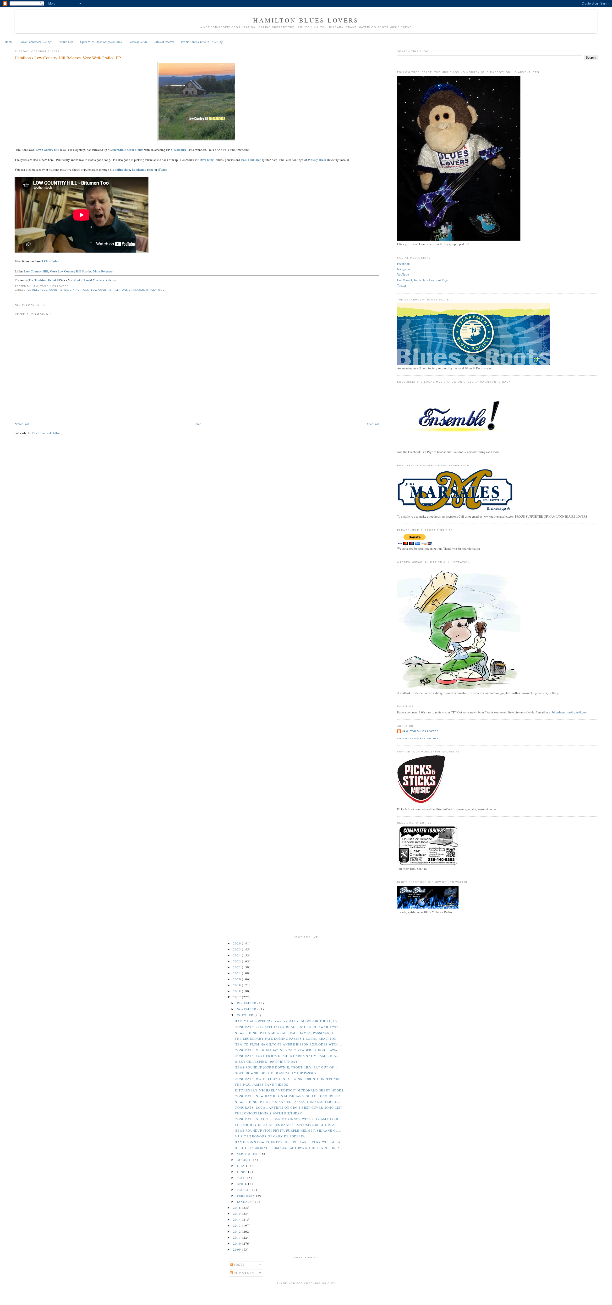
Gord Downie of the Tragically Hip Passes (275, 1073)
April (242, 1183)
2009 (237, 1249)
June (242, 1171)
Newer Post (22, 424)
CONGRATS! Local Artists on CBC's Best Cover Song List (288, 1107)
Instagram (403, 269)
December (247, 1003)
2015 (237, 1213)
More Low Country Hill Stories (70, 271)
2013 (237, 1225)
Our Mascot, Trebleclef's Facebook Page (422, 280)
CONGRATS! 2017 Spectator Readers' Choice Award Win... (288, 1027)
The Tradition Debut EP (44, 279)
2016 (237, 1207)
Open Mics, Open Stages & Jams (101, 42)
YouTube (403, 274)
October (246, 1015)
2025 (237, 949)
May (241, 1177)
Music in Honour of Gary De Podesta (270, 1136)
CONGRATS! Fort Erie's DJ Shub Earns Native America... (287, 1056)
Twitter (401, 285)
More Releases (103, 271)
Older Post (372, 424)
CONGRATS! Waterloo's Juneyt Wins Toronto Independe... (289, 1079)
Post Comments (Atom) (47, 433)
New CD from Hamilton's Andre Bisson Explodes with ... (288, 1044)
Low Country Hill (47, 149)
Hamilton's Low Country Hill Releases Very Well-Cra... (289, 1142)
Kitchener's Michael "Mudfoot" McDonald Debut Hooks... (290, 1090)
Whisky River (156, 289)
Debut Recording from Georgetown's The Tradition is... (289, 1148)
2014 (237, 1219)
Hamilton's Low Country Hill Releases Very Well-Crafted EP (68, 58)
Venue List (66, 42)
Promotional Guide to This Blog (202, 42)
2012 (237, 1231)
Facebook (403, 263)
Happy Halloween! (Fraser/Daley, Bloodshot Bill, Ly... (287, 1021)
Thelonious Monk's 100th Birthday (268, 1113)
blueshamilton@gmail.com (569, 712)
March (244, 1189)
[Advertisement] (306, 1294)
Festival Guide (138, 42)
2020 (237, 979)
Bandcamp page (142, 169)
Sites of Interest (164, 42)
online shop (122, 169)
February (246, 1195)
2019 (237, 985)
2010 (237, 1243)
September (248, 1154)
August (244, 1160)
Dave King (72, 289)
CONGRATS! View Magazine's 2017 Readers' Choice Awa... (287, 1050)
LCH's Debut (50, 261)
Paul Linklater (251, 159)
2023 (237, 961)
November (247, 1009)
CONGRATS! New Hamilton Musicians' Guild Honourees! (287, 1096)
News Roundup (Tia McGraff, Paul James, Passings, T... (285, 1033)
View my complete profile (418, 738)
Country (55, 289)
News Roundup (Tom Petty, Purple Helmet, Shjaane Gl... (288, 1130)
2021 (237, 973)
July (241, 1166)
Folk (85, 289)
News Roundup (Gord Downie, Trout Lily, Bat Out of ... (286, 1067)
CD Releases (37, 289)
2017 (237, 997)
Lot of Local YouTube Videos (95, 279)
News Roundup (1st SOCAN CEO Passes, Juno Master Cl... (287, 1102)
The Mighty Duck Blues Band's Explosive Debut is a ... (287, 1125)
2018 (237, 991)
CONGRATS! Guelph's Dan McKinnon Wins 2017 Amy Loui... (288, 1119)
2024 (237, 955)
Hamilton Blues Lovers (306, 20)
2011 (237, 1237)
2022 (237, 967)
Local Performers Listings (35, 42)
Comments (243, 1273)
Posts (239, 1264)
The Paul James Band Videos (261, 1084)
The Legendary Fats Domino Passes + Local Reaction (285, 1038)
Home (8, 42)
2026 (237, 943)
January (245, 1201)
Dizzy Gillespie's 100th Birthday (266, 1061)
